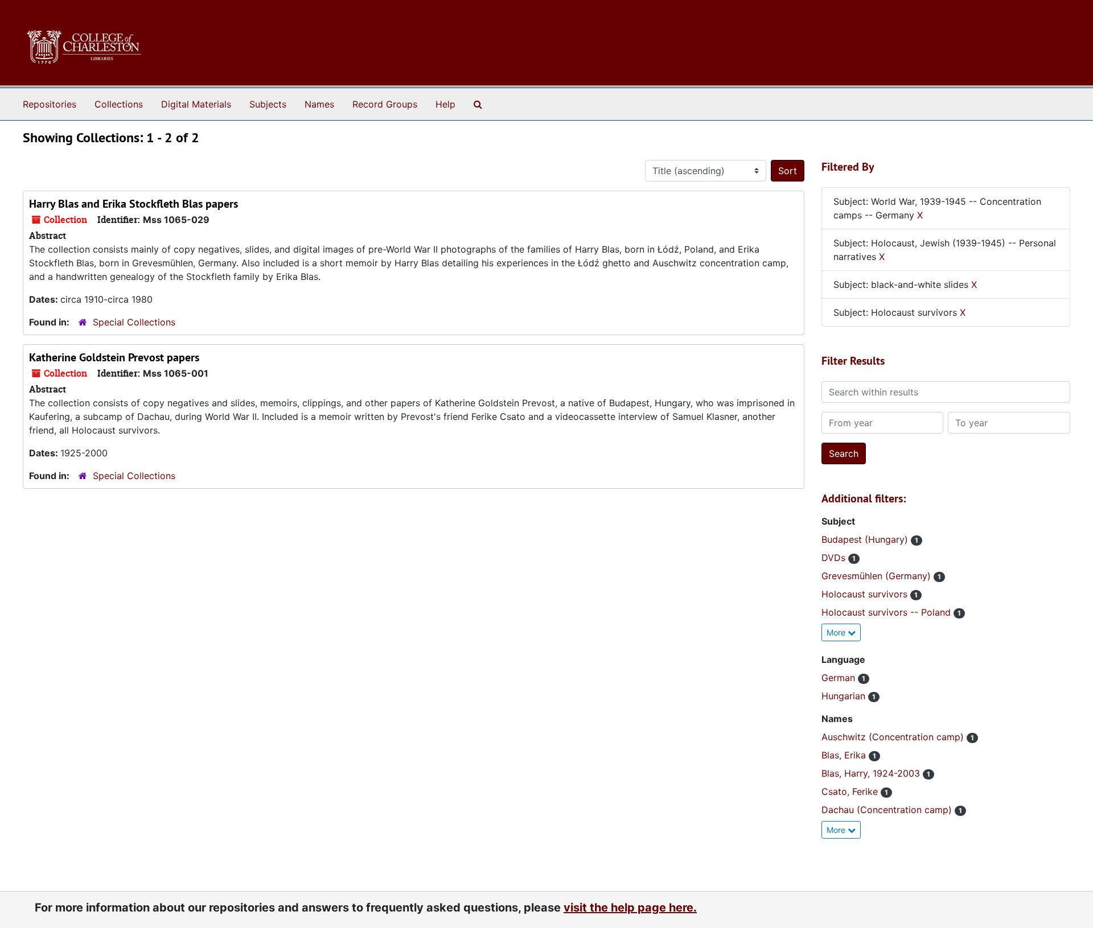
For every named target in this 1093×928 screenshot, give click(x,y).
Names (319, 104)
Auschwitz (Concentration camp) (894, 737)
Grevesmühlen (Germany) (877, 575)
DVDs (834, 557)
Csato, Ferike (851, 791)
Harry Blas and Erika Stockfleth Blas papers (133, 203)
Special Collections (134, 322)
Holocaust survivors (865, 594)
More (837, 632)
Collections (118, 104)
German (839, 677)
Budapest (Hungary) (866, 539)
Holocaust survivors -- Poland (887, 612)
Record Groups (384, 104)
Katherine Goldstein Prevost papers (114, 357)
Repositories (49, 104)
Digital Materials (196, 104)
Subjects (267, 104)
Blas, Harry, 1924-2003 (872, 773)
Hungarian (844, 696)
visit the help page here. (630, 907)
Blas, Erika (845, 755)
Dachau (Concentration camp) (888, 809)
